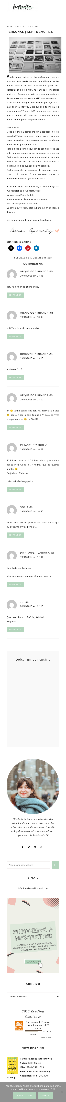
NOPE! (45, 1095)
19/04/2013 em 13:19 (31, 399)
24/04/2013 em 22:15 (31, 606)
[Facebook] (24, 847)
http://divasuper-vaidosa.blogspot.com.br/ (29, 576)
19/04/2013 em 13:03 (31, 275)
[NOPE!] (61, 1092)
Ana (28, 1022)
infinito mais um (26, 6)
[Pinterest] (36, 847)
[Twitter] (30, 847)
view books (46, 1037)
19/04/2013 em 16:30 (31, 511)
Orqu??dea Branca (34, 271)
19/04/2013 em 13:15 (31, 358)
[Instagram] (42, 847)
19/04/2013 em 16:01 (31, 449)
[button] (56, 5)
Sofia (24, 507)
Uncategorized (16, 26)
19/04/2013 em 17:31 (31, 557)
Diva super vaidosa (35, 553)
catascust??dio (32, 445)
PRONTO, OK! (24, 1095)
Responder (15, 295)
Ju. (22, 602)
